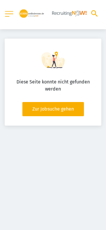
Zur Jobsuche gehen (53, 109)
